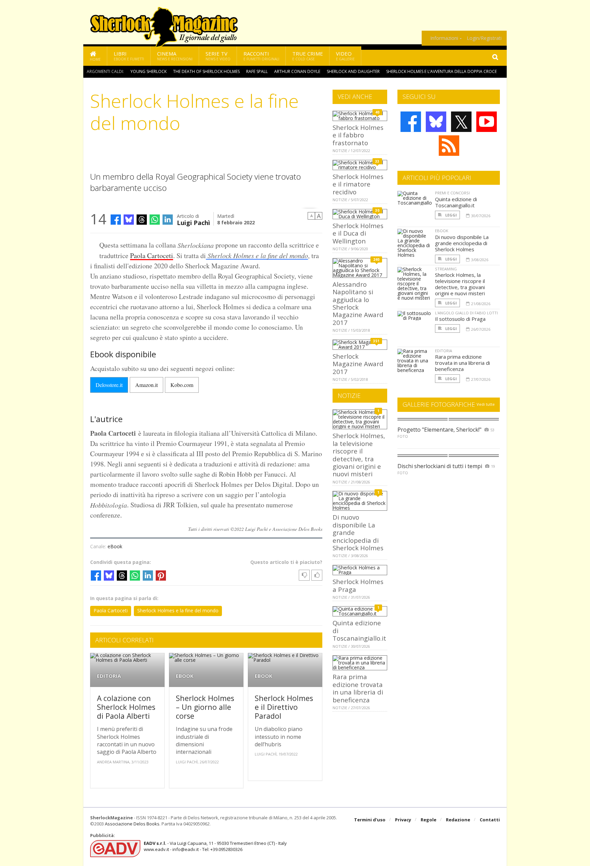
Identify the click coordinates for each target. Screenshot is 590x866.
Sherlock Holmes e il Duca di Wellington (358, 233)
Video (345, 55)
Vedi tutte (486, 404)
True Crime (307, 55)
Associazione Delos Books (132, 824)
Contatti (490, 820)
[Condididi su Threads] (142, 219)
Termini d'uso (369, 820)
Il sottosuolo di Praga (460, 318)
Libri (129, 55)
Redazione (458, 820)
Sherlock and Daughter (353, 71)
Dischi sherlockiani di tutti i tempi (439, 466)
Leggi (450, 215)
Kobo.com (181, 384)
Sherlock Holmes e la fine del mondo (257, 255)
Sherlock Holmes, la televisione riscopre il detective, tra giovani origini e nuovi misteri (359, 454)
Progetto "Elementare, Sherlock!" (439, 429)
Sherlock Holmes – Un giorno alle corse (205, 706)
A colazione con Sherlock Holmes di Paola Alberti (126, 706)
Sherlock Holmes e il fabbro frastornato (358, 135)
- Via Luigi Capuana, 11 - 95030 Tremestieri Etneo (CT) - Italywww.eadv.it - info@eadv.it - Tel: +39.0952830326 (215, 846)
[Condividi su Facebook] (116, 219)
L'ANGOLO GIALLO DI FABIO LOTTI (466, 313)
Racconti (261, 55)
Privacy (403, 820)
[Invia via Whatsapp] (154, 219)
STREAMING (446, 269)
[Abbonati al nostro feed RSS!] (449, 145)
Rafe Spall (257, 71)
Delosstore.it (109, 384)
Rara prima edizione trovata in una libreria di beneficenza (358, 688)
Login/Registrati (484, 38)
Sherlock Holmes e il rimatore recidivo (358, 184)
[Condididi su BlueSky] (129, 219)
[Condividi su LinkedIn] (167, 219)
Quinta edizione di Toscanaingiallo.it (456, 202)
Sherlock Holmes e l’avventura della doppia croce (441, 71)
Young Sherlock (148, 71)
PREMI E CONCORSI (452, 193)
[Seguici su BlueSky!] (436, 121)
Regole (428, 820)
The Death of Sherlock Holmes (206, 71)
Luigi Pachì (193, 222)
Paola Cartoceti (151, 255)
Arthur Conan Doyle (297, 71)
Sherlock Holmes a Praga (358, 585)
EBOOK (185, 675)
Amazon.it (146, 384)
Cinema (175, 55)
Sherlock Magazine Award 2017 (358, 364)
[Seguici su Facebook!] (410, 121)
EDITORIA (109, 675)
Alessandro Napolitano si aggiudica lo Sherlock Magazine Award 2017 (358, 303)
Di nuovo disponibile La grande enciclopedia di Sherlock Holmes (462, 243)
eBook (115, 546)
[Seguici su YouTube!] (486, 121)
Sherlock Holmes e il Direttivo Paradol (284, 706)
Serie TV (218, 55)
